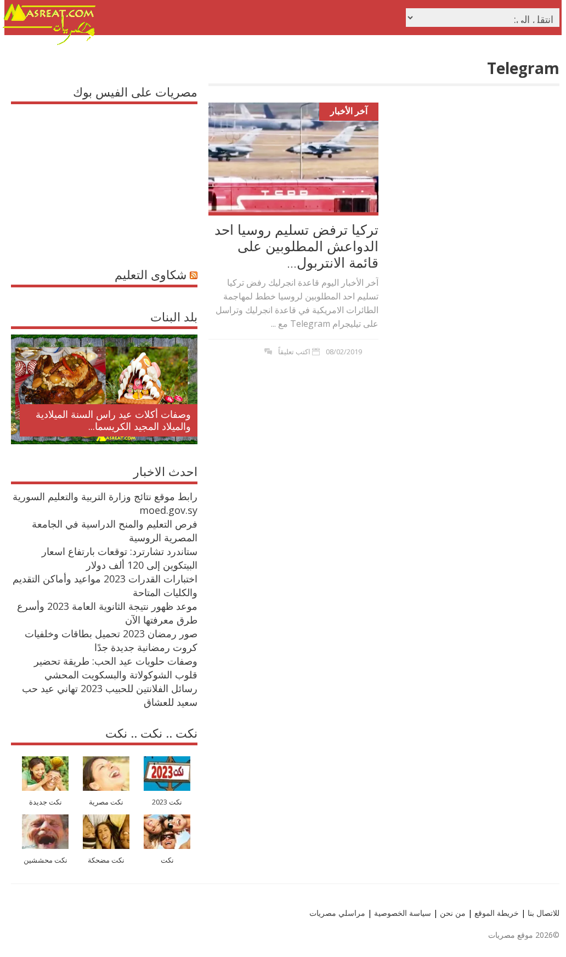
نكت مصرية (106, 802)
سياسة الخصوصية (401, 913)
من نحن (452, 913)
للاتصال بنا (543, 913)
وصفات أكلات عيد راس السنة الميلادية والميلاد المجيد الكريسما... (113, 420)
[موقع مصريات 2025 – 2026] (49, 42)
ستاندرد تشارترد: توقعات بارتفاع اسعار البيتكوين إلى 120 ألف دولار (119, 558)
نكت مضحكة (106, 860)
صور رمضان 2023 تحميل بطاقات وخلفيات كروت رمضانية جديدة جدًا (111, 640)
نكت (167, 860)
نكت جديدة (45, 802)
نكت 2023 (167, 802)
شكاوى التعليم (150, 274)
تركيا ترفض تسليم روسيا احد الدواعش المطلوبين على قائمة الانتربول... (296, 245)
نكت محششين (45, 860)
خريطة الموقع (495, 913)
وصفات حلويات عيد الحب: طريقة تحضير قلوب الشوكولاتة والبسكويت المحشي (115, 667)
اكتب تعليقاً (294, 351)
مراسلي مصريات (337, 913)
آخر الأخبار (348, 111)
